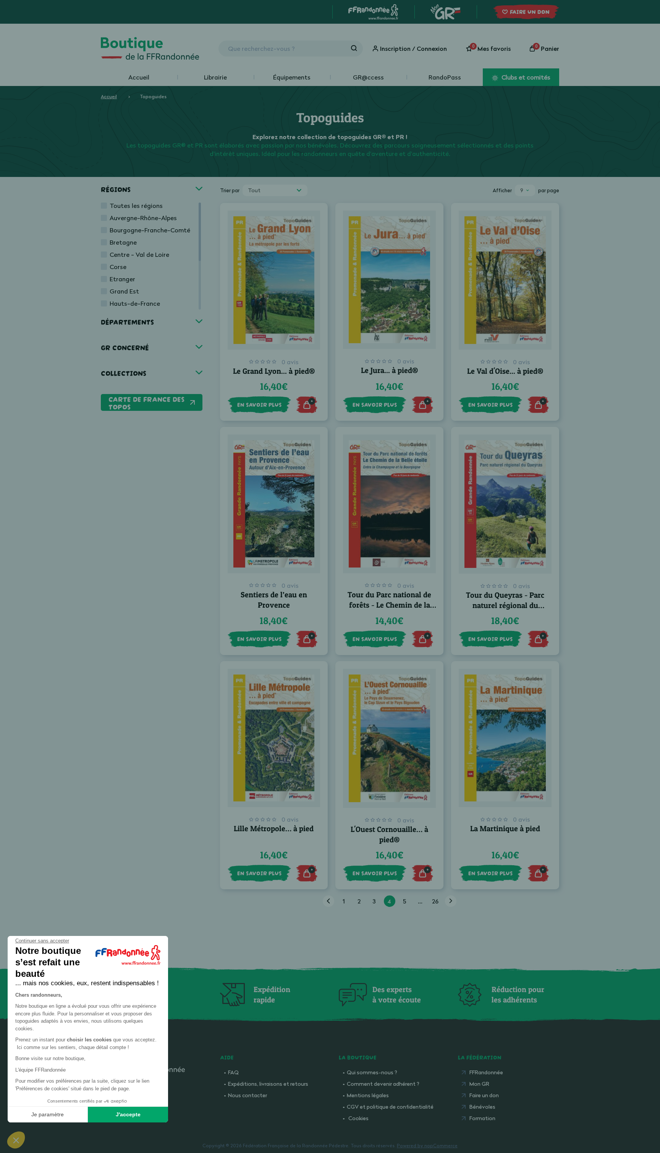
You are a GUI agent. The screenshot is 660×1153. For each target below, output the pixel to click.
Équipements (292, 77)
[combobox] (275, 190)
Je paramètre (47, 1114)
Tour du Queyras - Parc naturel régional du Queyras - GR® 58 (505, 605)
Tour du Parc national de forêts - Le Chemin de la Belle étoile (389, 605)
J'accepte (128, 1114)
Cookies (358, 1118)
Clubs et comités (525, 77)
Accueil (138, 77)
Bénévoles (482, 1106)
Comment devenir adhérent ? (383, 1083)
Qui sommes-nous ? (372, 1072)
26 (435, 901)
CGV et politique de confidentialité (390, 1106)
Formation (482, 1118)
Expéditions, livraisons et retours (268, 1083)
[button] (16, 1140)
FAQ (233, 1072)
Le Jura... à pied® (389, 370)
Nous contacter (247, 1095)
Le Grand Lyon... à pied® (274, 371)
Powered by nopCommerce (427, 1145)
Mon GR (479, 1083)
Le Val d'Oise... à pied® (505, 371)
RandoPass (445, 77)
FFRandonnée (486, 1072)
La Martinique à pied (505, 828)
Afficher (502, 190)
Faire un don (484, 1095)
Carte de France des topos (146, 402)
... (420, 901)
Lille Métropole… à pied (274, 828)
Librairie (215, 77)
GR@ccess (368, 77)
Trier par (229, 190)
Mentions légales (368, 1095)
